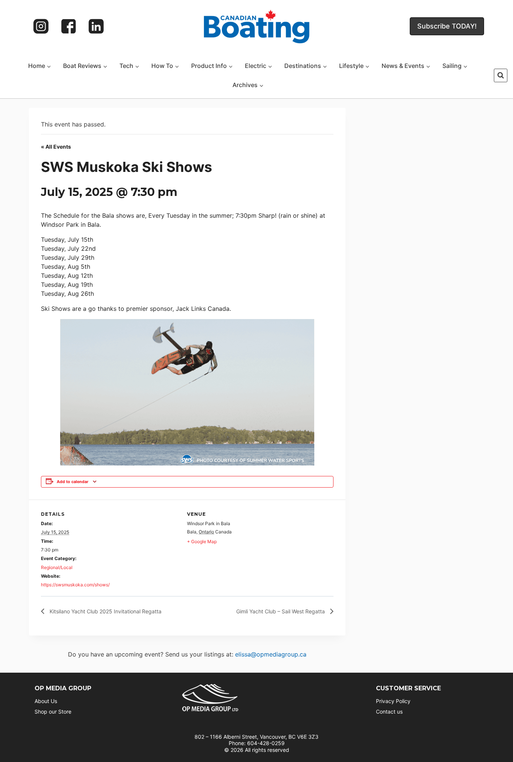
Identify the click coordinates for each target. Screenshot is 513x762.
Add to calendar (72, 481)
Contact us (389, 711)
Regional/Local (56, 567)
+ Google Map (202, 541)
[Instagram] (41, 26)
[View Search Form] (500, 75)
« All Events (56, 146)
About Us (46, 701)
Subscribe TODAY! (447, 26)
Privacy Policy (393, 701)
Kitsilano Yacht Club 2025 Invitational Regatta (104, 611)
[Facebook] (69, 26)
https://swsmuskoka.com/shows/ (75, 584)
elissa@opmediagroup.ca (270, 654)
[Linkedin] (96, 26)
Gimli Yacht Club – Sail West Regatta (281, 611)
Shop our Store (53, 711)
